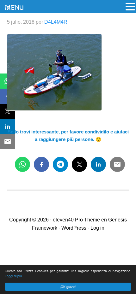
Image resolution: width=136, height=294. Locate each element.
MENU (14, 8)
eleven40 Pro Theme (76, 219)
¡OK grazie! (68, 286)
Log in (97, 228)
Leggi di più (13, 275)
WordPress (73, 228)
